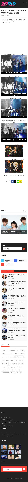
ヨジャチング (9, 370)
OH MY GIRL (19, 367)
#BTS (8, 434)
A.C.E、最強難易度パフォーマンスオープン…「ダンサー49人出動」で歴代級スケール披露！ (17, 296)
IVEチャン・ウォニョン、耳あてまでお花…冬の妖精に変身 (16, 309)
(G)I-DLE (11, 357)
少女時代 (22, 350)
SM (8, 367)
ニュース (3, 436)
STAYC (6, 357)
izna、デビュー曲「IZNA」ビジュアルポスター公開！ (17, 336)
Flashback (10, 436)
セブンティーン (9, 353)
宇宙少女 (13, 367)
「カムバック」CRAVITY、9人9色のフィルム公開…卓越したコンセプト (17, 302)
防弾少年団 (11, 350)
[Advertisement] (14, 36)
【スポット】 (4, 363)
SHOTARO (13, 372)
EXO (25, 357)
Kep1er (21, 354)
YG (17, 372)
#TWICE (12, 434)
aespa (16, 354)
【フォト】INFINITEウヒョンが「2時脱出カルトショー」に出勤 (16, 323)
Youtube (18, 434)
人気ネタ (7, 271)
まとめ (23, 434)
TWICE (4, 350)
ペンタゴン (16, 370)
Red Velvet (18, 357)
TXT (2, 357)
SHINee (3, 370)
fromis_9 (21, 363)
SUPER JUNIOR (5, 372)
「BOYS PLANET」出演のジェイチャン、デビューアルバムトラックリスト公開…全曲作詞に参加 (16, 317)
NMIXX (3, 360)
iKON (21, 372)
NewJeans (21, 360)
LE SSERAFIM (13, 363)
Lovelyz (3, 367)
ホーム (3, 434)
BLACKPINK (10, 360)
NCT (3, 353)
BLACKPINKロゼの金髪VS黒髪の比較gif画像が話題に (17, 275)
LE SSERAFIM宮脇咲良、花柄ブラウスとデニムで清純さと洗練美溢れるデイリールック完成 (17, 283)
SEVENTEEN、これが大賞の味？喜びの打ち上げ (16, 289)
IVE (18, 350)
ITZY (16, 360)
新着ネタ (20, 271)
